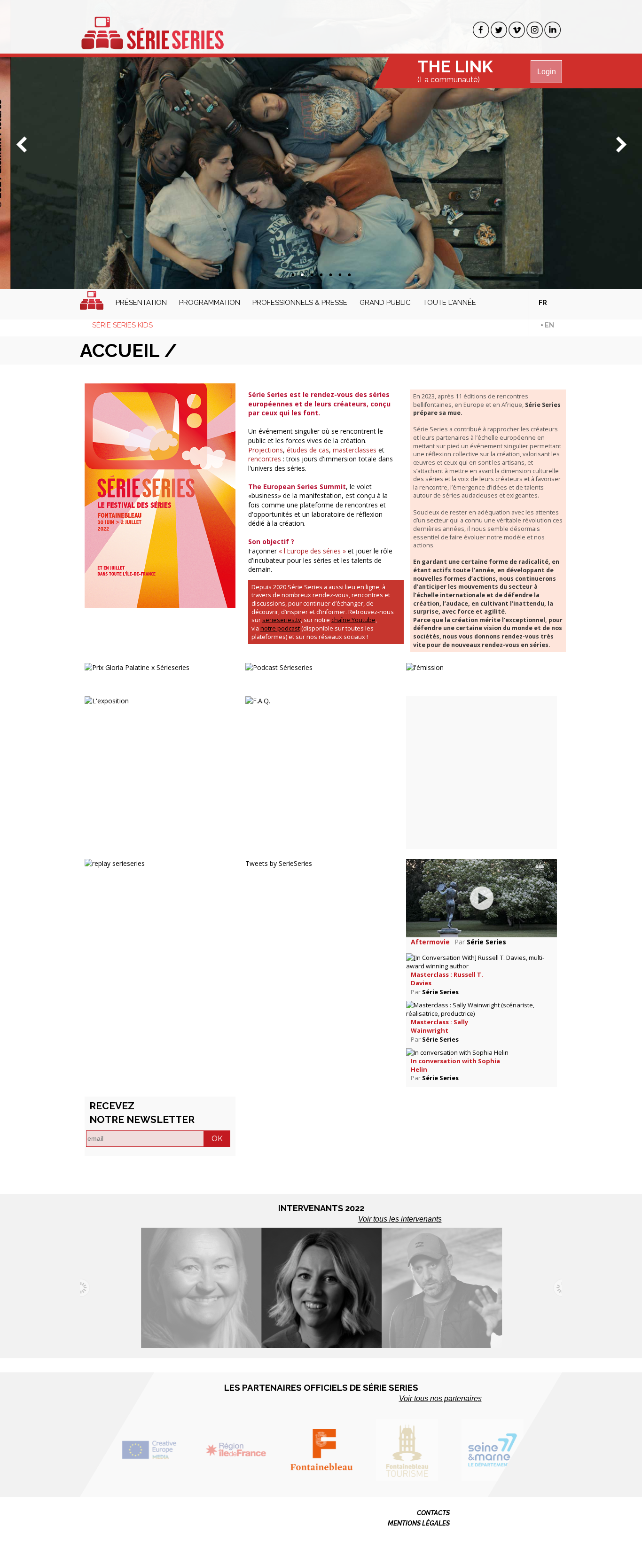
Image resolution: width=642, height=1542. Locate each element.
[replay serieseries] (115, 862)
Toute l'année (449, 302)
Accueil (91, 300)
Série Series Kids (122, 325)
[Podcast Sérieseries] (279, 666)
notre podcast (280, 628)
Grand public (385, 302)
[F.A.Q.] (257, 699)
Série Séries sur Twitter (499, 30)
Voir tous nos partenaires (440, 1398)
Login (546, 72)
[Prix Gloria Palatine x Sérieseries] (137, 666)
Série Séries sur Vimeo (517, 30)
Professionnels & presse (299, 302)
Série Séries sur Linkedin (552, 30)
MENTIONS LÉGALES (419, 1523)
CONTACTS (433, 1513)
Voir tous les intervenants (400, 1219)
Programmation (209, 302)
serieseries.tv (281, 620)
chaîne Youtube (353, 620)
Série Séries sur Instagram (534, 30)
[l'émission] (425, 666)
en (549, 325)
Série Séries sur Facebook (481, 30)
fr (543, 302)
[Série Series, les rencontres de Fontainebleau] (152, 27)
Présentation (141, 302)
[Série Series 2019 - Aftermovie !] (481, 897)
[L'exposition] (107, 699)
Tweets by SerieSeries (278, 863)
